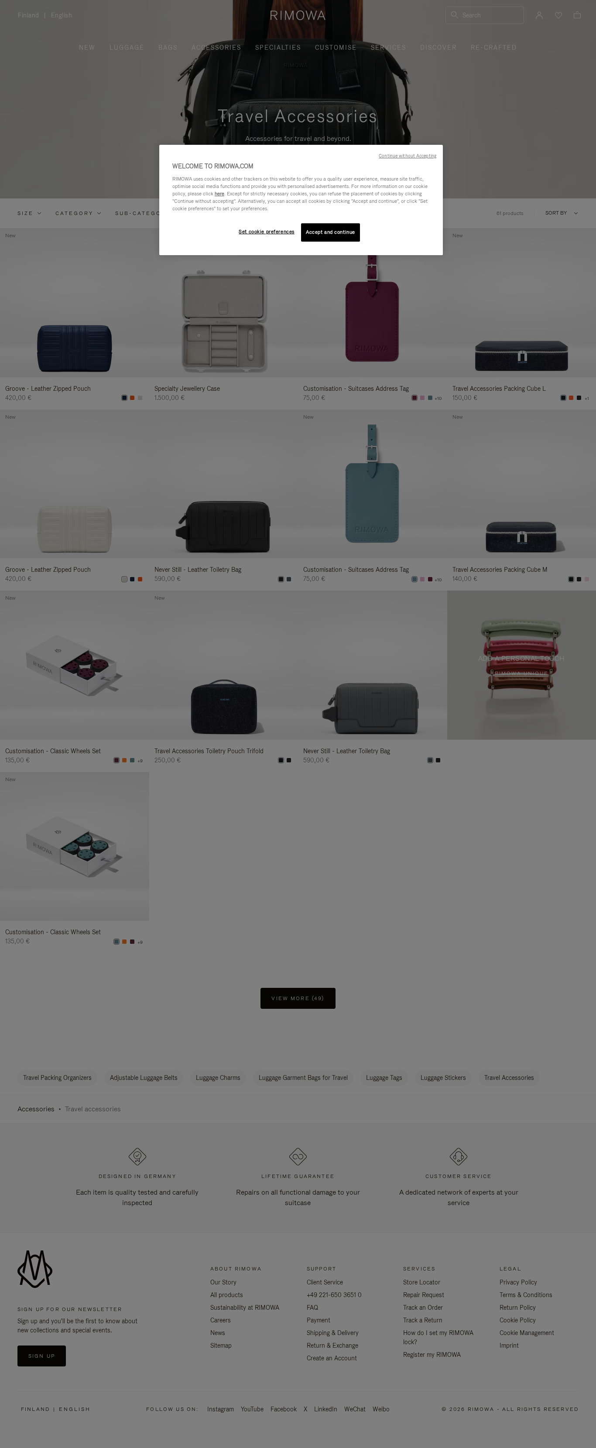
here (219, 193)
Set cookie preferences (267, 231)
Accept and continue (330, 232)
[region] (301, 200)
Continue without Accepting (407, 156)
